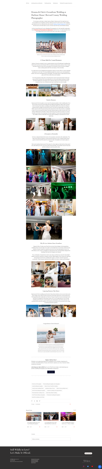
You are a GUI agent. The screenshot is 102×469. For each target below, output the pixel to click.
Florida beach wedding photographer (53, 394)
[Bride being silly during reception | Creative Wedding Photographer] (68, 416)
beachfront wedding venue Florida (38, 397)
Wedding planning (48, 3)
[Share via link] (39, 400)
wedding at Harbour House (50, 388)
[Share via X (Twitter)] (34, 400)
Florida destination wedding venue (38, 392)
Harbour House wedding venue (62, 388)
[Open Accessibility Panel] (99, 466)
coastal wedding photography (37, 386)
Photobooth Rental (34, 461)
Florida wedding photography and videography (51, 383)
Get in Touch (33, 462)
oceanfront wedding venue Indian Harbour (54, 390)
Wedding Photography (35, 459)
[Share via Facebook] (31, 400)
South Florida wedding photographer (38, 390)
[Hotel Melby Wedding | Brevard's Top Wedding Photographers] (33, 416)
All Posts (27, 3)
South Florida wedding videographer (38, 394)
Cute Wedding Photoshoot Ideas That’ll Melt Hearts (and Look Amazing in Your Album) (51, 423)
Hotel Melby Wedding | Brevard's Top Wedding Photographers (33, 423)
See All (74, 410)
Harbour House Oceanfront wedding (51, 386)
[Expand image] (32, 90)
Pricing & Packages (34, 460)
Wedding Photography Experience (66, 3)
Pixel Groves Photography (36, 383)
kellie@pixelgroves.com (14, 459)
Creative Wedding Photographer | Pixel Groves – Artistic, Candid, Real (68, 423)
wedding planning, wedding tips (36, 3)
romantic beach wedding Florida (37, 388)
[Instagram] (83, 466)
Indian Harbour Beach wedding (51, 392)
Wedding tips (55, 3)
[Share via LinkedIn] (37, 400)
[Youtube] (92, 466)
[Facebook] (88, 466)
